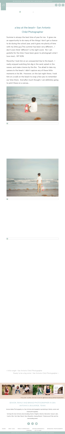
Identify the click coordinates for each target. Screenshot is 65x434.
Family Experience (23, 428)
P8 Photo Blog (33, 432)
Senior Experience (38, 428)
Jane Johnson (50, 432)
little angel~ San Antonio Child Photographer (25, 371)
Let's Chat (38, 430)
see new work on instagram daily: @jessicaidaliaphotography (32, 1)
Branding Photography (55, 428)
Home (4, 428)
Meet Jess (12, 428)
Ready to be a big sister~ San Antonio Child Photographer (35, 373)
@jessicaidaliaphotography (53, 398)
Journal (29, 430)
